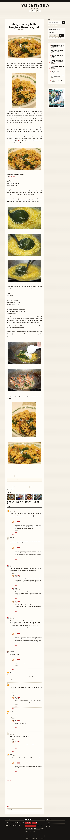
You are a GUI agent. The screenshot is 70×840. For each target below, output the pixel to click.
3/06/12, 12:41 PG (12, 618)
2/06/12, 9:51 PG (12, 511)
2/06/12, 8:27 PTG (17, 523)
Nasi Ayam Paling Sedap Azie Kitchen (57, 56)
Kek (47, 16)
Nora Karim (12, 651)
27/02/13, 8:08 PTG (18, 764)
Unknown (11, 510)
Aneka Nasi (27, 16)
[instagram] (33, 11)
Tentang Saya (30, 835)
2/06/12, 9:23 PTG (17, 589)
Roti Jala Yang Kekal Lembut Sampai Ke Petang (57, 51)
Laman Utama (14, 16)
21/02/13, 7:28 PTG (12, 734)
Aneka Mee (33, 16)
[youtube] (35, 11)
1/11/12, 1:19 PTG (12, 685)
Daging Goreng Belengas (57, 80)
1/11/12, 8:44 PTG (17, 698)
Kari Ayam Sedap (55, 71)
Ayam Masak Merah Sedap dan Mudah (57, 67)
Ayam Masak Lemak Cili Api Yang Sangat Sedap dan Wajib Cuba (57, 61)
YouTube (48, 826)
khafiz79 (11, 754)
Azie (16, 521)
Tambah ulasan (9, 780)
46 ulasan (28, 29)
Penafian (46, 835)
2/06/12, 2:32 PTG (12, 566)
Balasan (16, 530)
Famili (51, 16)
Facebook (48, 822)
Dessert (43, 16)
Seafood (22, 475)
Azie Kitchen (35, 5)
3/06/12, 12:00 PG (18, 602)
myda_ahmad (12, 537)
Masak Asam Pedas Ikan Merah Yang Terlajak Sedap (57, 76)
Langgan (61, 35)
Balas (13, 534)
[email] (40, 11)
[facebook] (30, 11)
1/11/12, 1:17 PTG (12, 673)
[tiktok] (37, 11)
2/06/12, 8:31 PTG (17, 576)
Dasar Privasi (41, 835)
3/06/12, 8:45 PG (17, 635)
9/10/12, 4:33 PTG (12, 652)
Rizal (11, 733)
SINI (19, 140)
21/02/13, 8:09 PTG (18, 742)
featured (24, 21)
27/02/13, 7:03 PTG (12, 755)
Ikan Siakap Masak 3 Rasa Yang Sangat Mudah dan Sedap (57, 46)
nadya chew (12, 672)
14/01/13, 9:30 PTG (18, 721)
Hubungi (56, 16)
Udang (26, 475)
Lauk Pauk (21, 16)
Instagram (48, 824)
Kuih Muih (38, 16)
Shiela (11, 565)
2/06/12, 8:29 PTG (18, 549)
